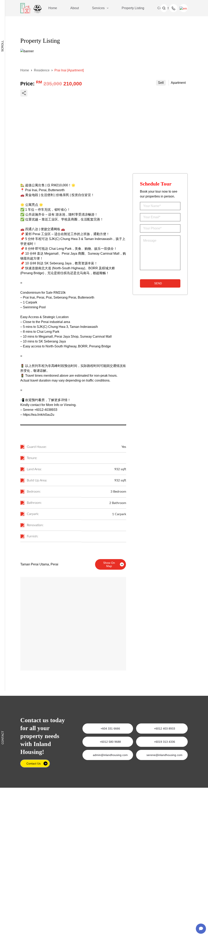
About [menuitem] (74, 8)
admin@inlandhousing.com (110, 755)
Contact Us (33, 763)
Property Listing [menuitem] (133, 8)
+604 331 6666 (110, 728)
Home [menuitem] (52, 8)
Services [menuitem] (98, 8)
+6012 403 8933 (164, 728)
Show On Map (109, 564)
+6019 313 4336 (164, 741)
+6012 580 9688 (110, 741)
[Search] (163, 8)
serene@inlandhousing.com (164, 755)
